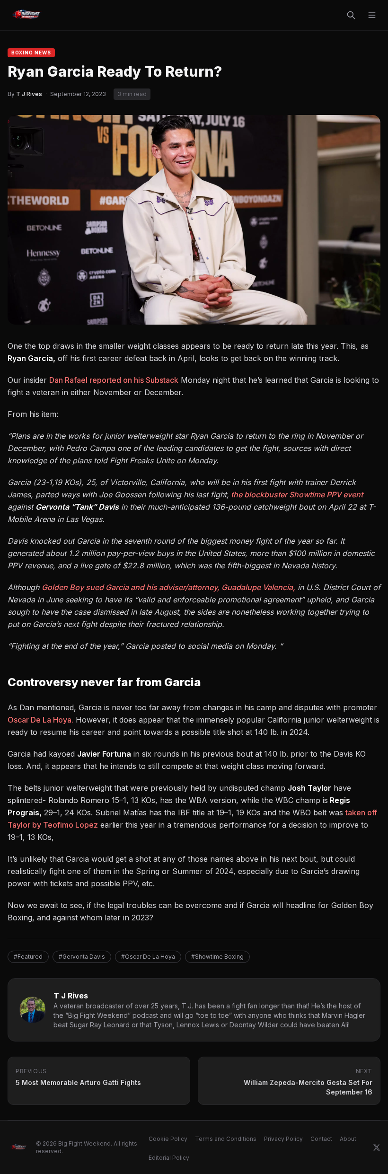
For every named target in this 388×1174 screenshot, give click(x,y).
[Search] (351, 15)
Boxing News (31, 52)
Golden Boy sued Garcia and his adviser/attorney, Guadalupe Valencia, (168, 587)
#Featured (28, 956)
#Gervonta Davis (82, 956)
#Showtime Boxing (217, 956)
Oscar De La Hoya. (40, 719)
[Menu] (371, 15)
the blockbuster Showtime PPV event (296, 494)
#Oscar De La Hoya (148, 956)
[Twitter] (376, 1147)
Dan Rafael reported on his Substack (113, 380)
